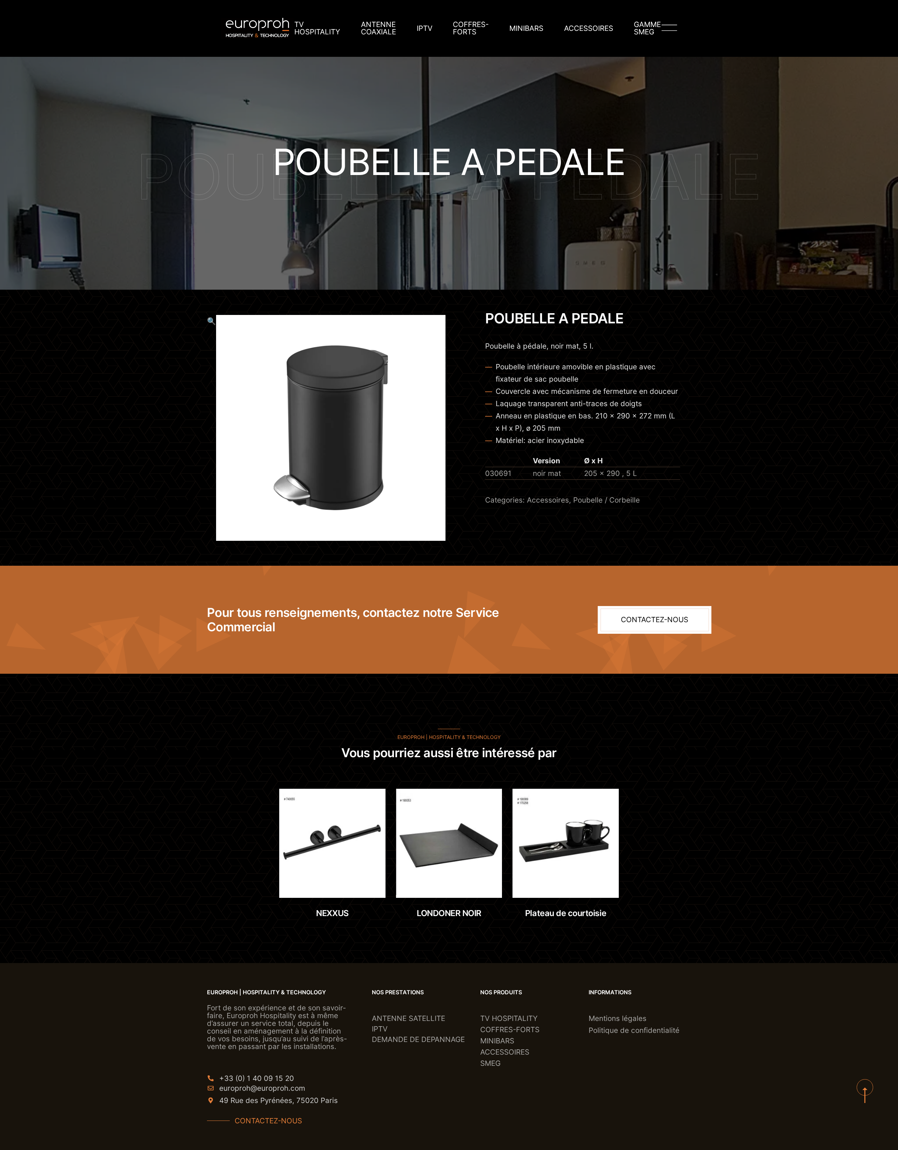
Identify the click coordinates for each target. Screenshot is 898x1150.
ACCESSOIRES (588, 28)
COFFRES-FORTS (471, 28)
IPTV (425, 28)
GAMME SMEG (647, 28)
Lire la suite (340, 879)
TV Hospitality (317, 28)
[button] (211, 428)
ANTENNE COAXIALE (378, 28)
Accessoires (548, 500)
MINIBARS (526, 28)
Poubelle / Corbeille (606, 500)
